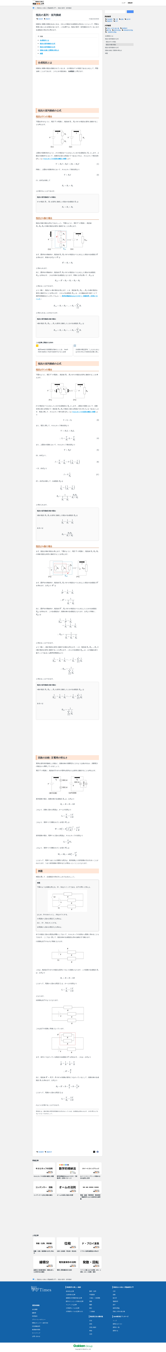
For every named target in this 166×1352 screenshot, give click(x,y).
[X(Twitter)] (94, 1151)
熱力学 (115, 1298)
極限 (90, 1305)
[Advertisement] (67, 90)
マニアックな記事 (71, 1305)
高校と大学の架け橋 (119, 1311)
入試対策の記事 (70, 1294)
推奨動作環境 (36, 1329)
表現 (90, 1324)
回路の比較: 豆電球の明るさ (49, 50)
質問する (115, 1331)
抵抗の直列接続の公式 (47, 43)
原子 (114, 1305)
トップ (123, 3)
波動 (114, 1294)
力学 (114, 1291)
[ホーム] (33, 8)
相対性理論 (116, 1308)
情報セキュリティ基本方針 (40, 1323)
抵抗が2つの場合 (111, 42)
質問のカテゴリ (117, 1324)
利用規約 (34, 1316)
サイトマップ (36, 1333)
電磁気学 (115, 1301)
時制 (90, 1331)
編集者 (34, 1313)
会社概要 (34, 1309)
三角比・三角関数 (94, 1298)
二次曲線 (92, 1311)
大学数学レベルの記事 (72, 1308)
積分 (90, 1308)
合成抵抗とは (44, 40)
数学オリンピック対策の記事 (74, 1301)
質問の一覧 (116, 1327)
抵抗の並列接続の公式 (47, 47)
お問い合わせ (36, 1336)
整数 (90, 1301)
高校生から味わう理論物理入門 (46, 8)
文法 (90, 1320)
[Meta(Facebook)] (97, 1151)
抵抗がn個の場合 (111, 44)
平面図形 (92, 1294)
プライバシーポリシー (39, 1319)
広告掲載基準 (36, 1326)
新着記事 (130, 3)
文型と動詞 (92, 1327)
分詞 (90, 1334)
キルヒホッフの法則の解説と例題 (54, 158)
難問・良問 (92, 1291)
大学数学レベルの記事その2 (74, 1311)
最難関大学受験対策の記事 (74, 1298)
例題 (41, 53)
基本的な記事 (70, 1291)
